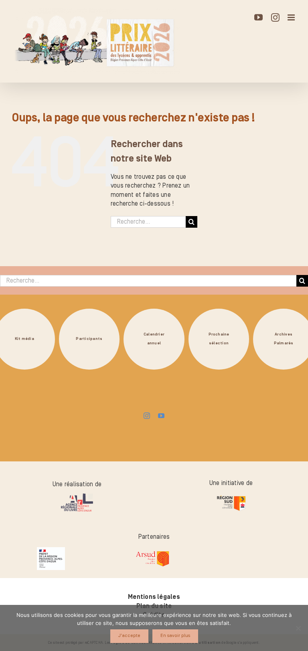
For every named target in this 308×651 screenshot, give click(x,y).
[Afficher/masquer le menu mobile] (292, 17)
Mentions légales (154, 596)
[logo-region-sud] (231, 495)
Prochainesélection (219, 339)
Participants (89, 339)
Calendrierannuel (154, 339)
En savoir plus (175, 635)
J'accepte (129, 635)
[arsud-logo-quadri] (152, 552)
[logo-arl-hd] (77, 496)
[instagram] (147, 415)
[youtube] (161, 415)
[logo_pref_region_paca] (51, 550)
